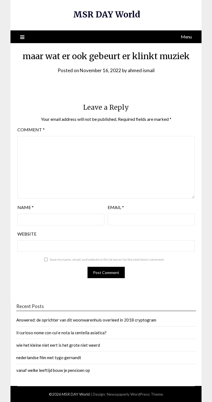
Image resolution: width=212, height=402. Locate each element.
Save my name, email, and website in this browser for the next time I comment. (107, 259)
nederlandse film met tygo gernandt (48, 357)
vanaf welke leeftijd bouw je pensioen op (53, 370)
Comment (31, 129)
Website (26, 233)
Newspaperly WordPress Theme (135, 394)
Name (25, 207)
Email (116, 207)
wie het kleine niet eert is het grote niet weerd (58, 345)
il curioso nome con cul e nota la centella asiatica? (61, 332)
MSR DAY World (106, 14)
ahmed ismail (141, 70)
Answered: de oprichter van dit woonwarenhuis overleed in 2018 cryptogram (86, 319)
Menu (186, 36)
